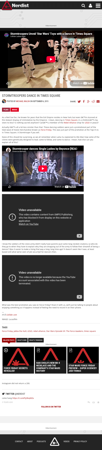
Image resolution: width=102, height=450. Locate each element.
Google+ (88, 101)
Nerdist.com (54, 441)
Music (14, 110)
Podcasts (41, 441)
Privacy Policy (80, 441)
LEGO (87, 122)
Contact (19, 441)
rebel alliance (39, 331)
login (90, 6)
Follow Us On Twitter (51, 407)
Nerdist (15, 6)
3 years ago (7, 402)
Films (6, 110)
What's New (21, 340)
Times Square (71, 120)
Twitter (79, 101)
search (83, 6)
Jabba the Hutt (20, 331)
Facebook (84, 101)
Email (98, 101)
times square (90, 331)
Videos (66, 441)
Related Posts (8, 340)
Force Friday (46, 130)
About (30, 441)
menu (98, 6)
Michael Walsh (23, 101)
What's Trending (35, 340)
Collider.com (11, 314)
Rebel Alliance (70, 122)
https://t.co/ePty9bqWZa (23, 398)
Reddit (93, 101)
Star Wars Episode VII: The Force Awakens (64, 331)
